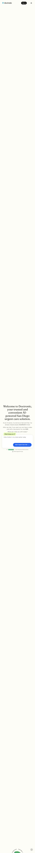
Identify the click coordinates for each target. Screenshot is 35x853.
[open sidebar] (31, 3)
